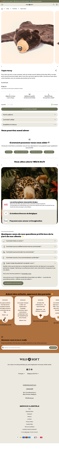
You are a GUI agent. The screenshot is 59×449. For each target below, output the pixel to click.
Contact (29, 419)
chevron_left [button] (1, 66)
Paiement (29, 414)
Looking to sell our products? (29, 429)
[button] (29, 204)
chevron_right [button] (57, 66)
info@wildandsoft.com (29, 385)
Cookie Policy (29, 424)
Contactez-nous (26, 273)
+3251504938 (29, 388)
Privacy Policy (29, 421)
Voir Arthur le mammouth (35, 321)
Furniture (14, 8)
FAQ (29, 409)
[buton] (21, 374)
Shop (7, 8)
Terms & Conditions (29, 426)
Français (21, 374)
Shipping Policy (29, 411)
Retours (29, 416)
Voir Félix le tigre (53, 322)
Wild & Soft (26, 432)
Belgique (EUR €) (33, 374)
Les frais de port (10, 88)
